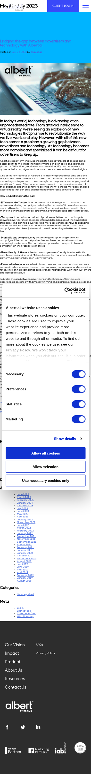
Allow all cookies (45, 453)
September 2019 (26, 558)
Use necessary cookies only (45, 480)
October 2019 (25, 555)
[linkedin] (43, 727)
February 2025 (25, 499)
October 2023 (25, 505)
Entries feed (24, 610)
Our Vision (15, 644)
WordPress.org (25, 616)
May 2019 (22, 569)
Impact (12, 653)
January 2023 (25, 519)
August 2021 (24, 544)
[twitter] (27, 727)
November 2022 (26, 522)
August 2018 (24, 580)
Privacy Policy (45, 653)
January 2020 (25, 552)
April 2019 (22, 572)
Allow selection (45, 467)
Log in (20, 607)
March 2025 (24, 497)
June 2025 (23, 494)
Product (12, 661)
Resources (15, 678)
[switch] (78, 389)
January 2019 (25, 577)
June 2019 (23, 566)
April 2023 (22, 516)
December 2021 (26, 536)
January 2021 (25, 550)
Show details (65, 439)
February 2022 (25, 530)
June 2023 (23, 511)
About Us (13, 670)
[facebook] (12, 727)
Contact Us (15, 687)
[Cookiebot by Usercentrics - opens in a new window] (64, 291)
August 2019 (24, 561)
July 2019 (22, 564)
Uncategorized (25, 594)
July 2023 (22, 508)
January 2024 (25, 502)
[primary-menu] (85, 5)
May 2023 (22, 514)
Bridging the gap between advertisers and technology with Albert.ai (35, 43)
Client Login (63, 6)
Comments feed (26, 613)
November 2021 (26, 538)
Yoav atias (36, 51)
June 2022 (23, 525)
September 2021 (26, 541)
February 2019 (25, 575)
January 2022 (25, 533)
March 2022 (24, 527)
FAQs (39, 645)
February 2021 (25, 547)
